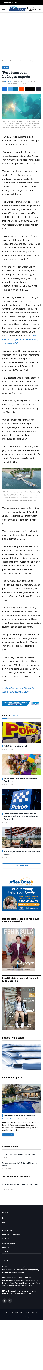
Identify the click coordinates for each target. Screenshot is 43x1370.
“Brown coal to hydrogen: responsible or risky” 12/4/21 (20, 339)
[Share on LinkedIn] (15, 89)
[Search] (39, 8)
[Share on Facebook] (4, 89)
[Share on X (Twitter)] (10, 89)
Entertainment (7, 1230)
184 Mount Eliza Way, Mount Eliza (19, 1115)
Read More (8, 1135)
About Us (5, 1247)
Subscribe (6, 1251)
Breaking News (10, 2)
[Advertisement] (21, 36)
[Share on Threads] (27, 89)
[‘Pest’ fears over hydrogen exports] (21, 106)
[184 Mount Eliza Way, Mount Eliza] (21, 1098)
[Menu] (3, 8)
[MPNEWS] (23, 9)
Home (4, 1218)
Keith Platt (8, 81)
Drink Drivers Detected (15, 746)
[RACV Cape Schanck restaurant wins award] (21, 837)
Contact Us (6, 1239)
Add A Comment (21, 866)
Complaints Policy (22, 1317)
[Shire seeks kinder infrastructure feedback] (21, 764)
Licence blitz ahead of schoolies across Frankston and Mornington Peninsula (21, 816)
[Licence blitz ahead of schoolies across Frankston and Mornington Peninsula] (21, 799)
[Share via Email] (32, 89)
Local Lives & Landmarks (11, 1235)
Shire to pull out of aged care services (18, 1154)
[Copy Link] (38, 89)
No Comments (14, 83)
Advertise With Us (8, 1243)
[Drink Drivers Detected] (21, 732)
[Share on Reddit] (21, 89)
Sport (4, 1226)
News (6, 67)
